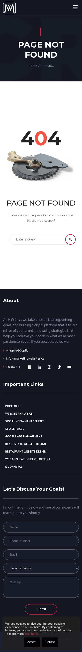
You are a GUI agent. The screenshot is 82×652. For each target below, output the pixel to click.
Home (32, 66)
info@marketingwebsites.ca (25, 358)
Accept (31, 642)
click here (31, 633)
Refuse (50, 642)
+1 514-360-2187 (17, 350)
